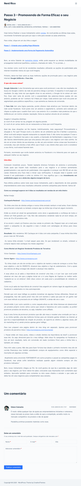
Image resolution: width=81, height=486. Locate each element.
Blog (5, 27)
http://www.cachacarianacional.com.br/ (36, 200)
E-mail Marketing (18, 27)
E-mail (33, 442)
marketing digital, (31, 60)
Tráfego (45, 27)
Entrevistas (28, 27)
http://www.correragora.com (26, 259)
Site (56, 442)
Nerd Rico (10, 3)
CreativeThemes (39, 483)
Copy (9, 27)
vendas (43, 33)
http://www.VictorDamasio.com (29, 254)
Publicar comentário (13, 467)
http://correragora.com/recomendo (40, 330)
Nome (8, 442)
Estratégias (37, 27)
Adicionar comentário (14, 449)
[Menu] (76, 3)
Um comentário (55, 27)
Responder (72, 407)
